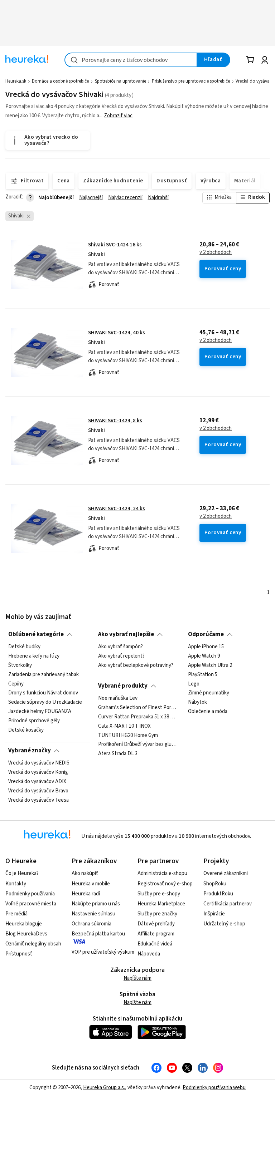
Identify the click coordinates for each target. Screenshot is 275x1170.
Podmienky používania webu (214, 1087)
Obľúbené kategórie (36, 634)
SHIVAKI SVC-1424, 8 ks (115, 420)
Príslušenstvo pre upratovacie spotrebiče (191, 81)
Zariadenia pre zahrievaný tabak (43, 674)
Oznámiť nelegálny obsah (33, 944)
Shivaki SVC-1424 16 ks (115, 245)
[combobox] (130, 60)
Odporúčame (206, 634)
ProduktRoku (218, 894)
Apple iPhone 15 (206, 646)
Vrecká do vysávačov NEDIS (38, 763)
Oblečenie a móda (207, 711)
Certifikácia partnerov (227, 904)
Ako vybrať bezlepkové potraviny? (135, 665)
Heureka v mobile (91, 884)
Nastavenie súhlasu (93, 914)
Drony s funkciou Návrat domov (43, 693)
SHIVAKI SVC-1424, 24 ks (116, 508)
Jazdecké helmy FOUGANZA (39, 711)
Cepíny (16, 684)
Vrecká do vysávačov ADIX (37, 781)
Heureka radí (86, 894)
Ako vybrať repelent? (121, 656)
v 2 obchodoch (215, 252)
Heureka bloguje (23, 924)
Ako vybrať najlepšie (126, 634)
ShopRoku (214, 884)
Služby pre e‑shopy (159, 894)
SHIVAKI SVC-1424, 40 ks (116, 332)
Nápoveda (149, 954)
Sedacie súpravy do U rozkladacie (45, 702)
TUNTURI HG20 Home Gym (128, 735)
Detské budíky (24, 646)
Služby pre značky (157, 914)
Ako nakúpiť (85, 873)
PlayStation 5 (202, 674)
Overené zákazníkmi (225, 873)
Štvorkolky (20, 665)
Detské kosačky (26, 730)
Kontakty (15, 884)
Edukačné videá (155, 944)
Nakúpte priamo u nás (96, 904)
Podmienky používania (30, 894)
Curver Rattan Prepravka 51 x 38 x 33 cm (137, 717)
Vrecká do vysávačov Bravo (38, 791)
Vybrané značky (29, 750)
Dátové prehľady (156, 924)
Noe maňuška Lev (118, 698)
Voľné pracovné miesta (30, 904)
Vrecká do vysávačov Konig (38, 772)
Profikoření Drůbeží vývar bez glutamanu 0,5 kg (137, 744)
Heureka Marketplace (161, 904)
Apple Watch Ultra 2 (210, 665)
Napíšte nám (137, 978)
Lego (193, 684)
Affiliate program (156, 934)
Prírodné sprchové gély (34, 720)
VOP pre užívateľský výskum (103, 952)
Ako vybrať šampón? (120, 646)
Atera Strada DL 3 (118, 753)
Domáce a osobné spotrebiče (60, 81)
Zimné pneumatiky (208, 693)
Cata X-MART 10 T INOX (124, 726)
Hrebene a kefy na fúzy (33, 656)
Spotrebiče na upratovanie (120, 81)
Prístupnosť (18, 954)
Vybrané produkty (123, 686)
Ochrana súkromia (91, 924)
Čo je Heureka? (22, 873)
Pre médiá (16, 914)
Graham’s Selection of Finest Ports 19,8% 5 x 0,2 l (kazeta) (137, 707)
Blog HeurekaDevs (26, 934)
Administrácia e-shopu (162, 873)
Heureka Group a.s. (104, 1087)
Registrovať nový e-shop (165, 884)
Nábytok (197, 702)
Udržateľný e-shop (224, 924)
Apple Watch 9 (204, 656)
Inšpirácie (214, 914)
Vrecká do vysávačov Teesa (38, 800)
